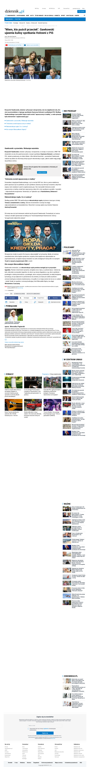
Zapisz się (45, 733)
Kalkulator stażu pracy (79, 750)
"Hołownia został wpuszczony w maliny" (18, 123)
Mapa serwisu (58, 762)
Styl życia (57, 756)
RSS (81, 762)
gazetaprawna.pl (76, 8)
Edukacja (40, 750)
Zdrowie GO (22, 23)
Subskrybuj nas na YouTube (14, 45)
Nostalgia (15, 23)
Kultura (39, 758)
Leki (55, 750)
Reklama (22, 762)
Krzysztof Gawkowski (33, 293)
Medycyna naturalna (59, 751)
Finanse (56, 748)
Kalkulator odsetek (78, 753)
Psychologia (57, 755)
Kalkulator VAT (77, 751)
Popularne (45, 374)
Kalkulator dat (77, 746)
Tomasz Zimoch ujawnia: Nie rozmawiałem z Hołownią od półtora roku (40, 168)
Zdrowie (24, 755)
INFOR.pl (37, 8)
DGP (59, 8)
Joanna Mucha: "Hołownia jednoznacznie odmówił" (12, 322)
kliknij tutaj (53, 738)
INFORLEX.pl (52, 8)
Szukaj (82, 11)
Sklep (83, 8)
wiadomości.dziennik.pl (14, 25)
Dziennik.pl (25, 744)
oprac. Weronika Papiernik (15, 37)
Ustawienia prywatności (71, 762)
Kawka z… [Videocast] (31, 23)
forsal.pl (44, 8)
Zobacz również (42, 172)
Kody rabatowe (41, 748)
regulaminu (46, 728)
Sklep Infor (7, 756)
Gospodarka (25, 750)
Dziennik (6, 25)
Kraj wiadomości (55, 374)
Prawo (56, 746)
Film (39, 755)
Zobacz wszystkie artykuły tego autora (14, 342)
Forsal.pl (6, 751)
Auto (23, 746)
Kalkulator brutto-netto (79, 755)
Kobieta (39, 746)
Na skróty (7, 744)
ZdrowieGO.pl (66, 8)
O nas (16, 762)
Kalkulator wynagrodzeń (79, 756)
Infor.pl (6, 746)
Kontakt (10, 762)
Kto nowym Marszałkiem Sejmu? (16, 129)
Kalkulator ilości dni (78, 748)
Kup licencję (20, 287)
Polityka (18, 19)
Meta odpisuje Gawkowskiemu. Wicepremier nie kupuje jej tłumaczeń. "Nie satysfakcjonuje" (14, 346)
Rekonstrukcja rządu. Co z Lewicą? (17, 126)
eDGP (6, 750)
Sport (23, 753)
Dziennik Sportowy (42, 23)
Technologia (25, 748)
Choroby (56, 753)
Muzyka (39, 756)
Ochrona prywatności (47, 762)
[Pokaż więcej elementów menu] (84, 15)
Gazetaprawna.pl (8, 748)
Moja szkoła (40, 751)
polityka (23, 25)
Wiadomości (9, 19)
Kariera (29, 762)
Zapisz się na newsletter (33, 45)
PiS (11, 293)
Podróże (24, 756)
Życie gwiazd (41, 753)
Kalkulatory (77, 744)
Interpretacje (7, 755)
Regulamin (36, 762)
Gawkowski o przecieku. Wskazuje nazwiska (19, 120)
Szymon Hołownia (19, 293)
